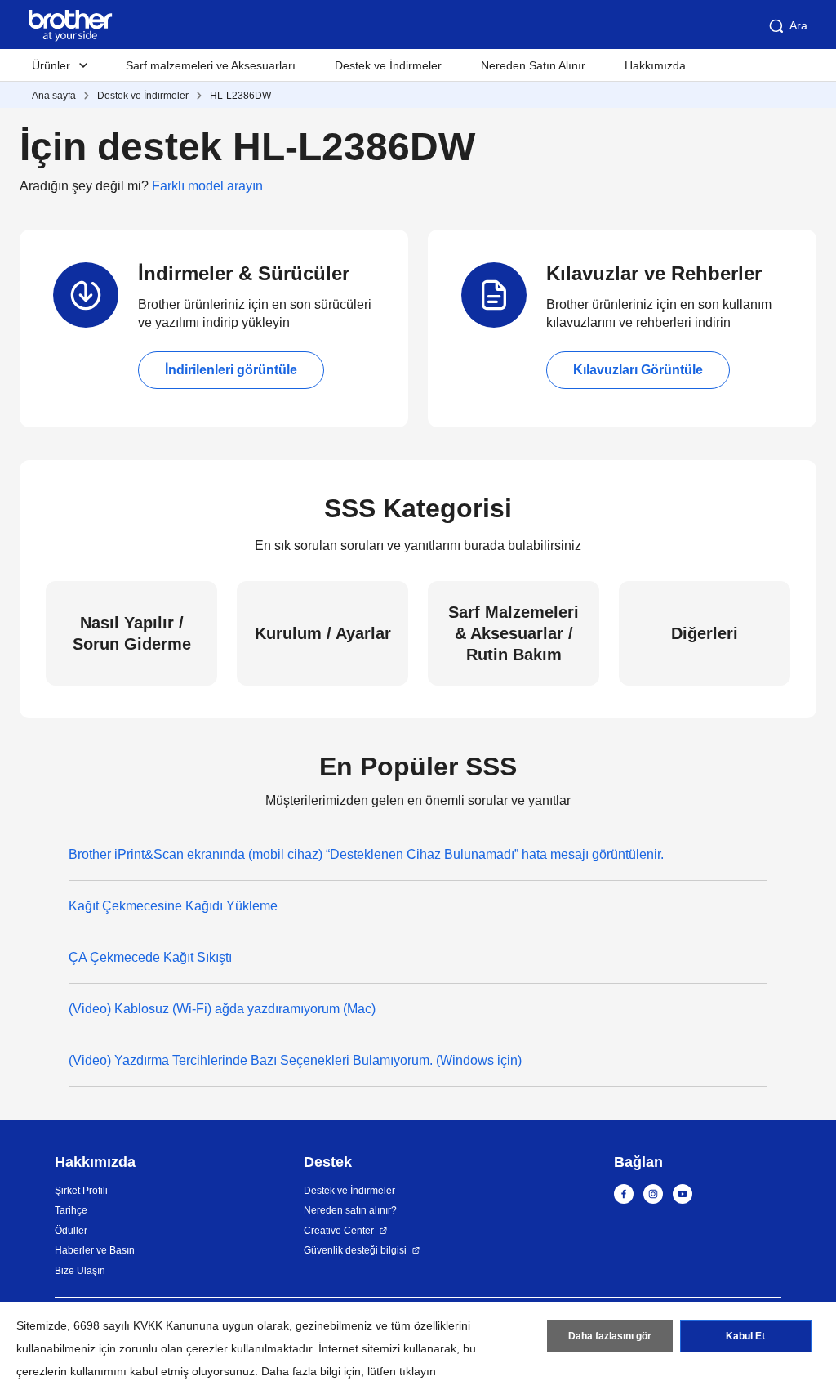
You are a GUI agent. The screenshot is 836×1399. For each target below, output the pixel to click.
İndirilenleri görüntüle (231, 370)
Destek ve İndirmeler (388, 65)
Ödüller (71, 1230)
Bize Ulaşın (80, 1270)
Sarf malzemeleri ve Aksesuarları (211, 65)
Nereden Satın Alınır (533, 65)
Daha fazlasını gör (609, 1336)
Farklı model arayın (207, 186)
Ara (798, 25)
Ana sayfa (54, 95)
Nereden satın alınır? (350, 1210)
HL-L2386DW (240, 95)
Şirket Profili (81, 1190)
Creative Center (339, 1230)
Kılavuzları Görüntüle (638, 370)
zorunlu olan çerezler (173, 1348)
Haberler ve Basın (95, 1250)
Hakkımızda (655, 65)
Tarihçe (71, 1210)
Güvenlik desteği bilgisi (355, 1250)
